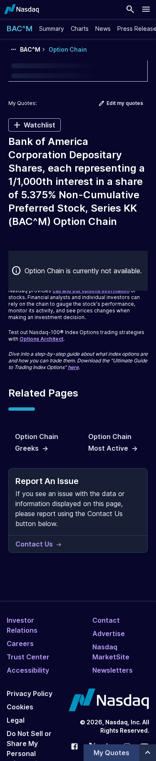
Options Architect (41, 339)
